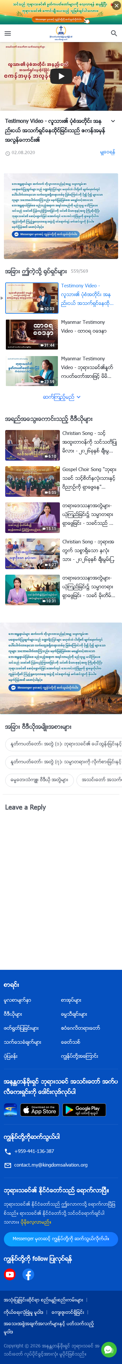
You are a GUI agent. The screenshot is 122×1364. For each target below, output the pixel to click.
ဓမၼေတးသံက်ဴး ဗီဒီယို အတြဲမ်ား (39, 780)
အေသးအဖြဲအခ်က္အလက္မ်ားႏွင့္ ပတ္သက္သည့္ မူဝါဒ (49, 1328)
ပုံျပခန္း (11, 1056)
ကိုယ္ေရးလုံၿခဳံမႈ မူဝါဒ (23, 1313)
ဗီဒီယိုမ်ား (13, 1014)
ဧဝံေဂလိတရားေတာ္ (80, 1028)
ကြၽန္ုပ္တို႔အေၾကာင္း (79, 1056)
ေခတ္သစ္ (70, 1042)
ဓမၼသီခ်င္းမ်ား (74, 1014)
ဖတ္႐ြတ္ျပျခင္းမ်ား (21, 1028)
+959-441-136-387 (34, 1151)
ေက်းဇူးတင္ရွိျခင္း (68, 1313)
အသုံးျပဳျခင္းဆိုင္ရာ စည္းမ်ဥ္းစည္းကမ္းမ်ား (43, 1300)
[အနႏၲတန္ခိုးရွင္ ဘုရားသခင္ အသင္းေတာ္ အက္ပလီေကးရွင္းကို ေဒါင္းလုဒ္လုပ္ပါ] (10, 1110)
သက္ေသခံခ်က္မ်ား (22, 1042)
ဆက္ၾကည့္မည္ (59, 397)
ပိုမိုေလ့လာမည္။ (36, 1222)
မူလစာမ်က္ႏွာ (17, 1000)
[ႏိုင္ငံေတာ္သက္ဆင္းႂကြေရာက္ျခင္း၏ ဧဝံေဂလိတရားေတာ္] (61, 33)
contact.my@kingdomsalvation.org (51, 1165)
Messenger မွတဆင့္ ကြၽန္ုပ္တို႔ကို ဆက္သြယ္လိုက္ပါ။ (61, 1239)
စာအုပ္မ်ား (71, 1000)
